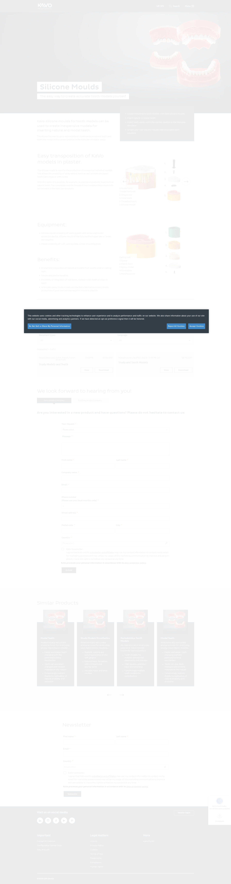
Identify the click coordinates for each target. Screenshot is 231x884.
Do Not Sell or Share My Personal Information (49, 326)
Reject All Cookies (176, 326)
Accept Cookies (197, 326)
